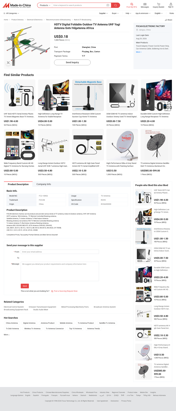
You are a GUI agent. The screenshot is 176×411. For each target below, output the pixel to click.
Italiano (75, 395)
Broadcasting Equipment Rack (16, 309)
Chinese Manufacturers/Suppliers (57, 392)
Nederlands (93, 395)
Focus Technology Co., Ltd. (71, 401)
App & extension (142, 13)
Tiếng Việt (146, 395)
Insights (153, 392)
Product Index (132, 392)
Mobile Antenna (66, 323)
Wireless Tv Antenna (32, 328)
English (27, 395)
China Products (37, 392)
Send (25, 286)
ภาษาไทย (130, 395)
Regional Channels (118, 392)
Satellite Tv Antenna (107, 323)
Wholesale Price (91, 392)
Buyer (114, 13)
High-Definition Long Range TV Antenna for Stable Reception (161, 210)
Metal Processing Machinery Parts (75, 307)
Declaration (115, 401)
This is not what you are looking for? (35, 291)
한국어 (109, 395)
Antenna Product (48, 323)
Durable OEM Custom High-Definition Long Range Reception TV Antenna (162, 268)
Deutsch (83, 395)
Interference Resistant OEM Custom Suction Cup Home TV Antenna (162, 230)
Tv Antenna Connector (55, 328)
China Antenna (12, 323)
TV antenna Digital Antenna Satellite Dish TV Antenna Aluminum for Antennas (161, 365)
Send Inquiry (72, 62)
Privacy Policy (126, 401)
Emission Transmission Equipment (42, 307)
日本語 (116, 395)
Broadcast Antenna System (105, 307)
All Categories (11, 13)
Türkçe (138, 395)
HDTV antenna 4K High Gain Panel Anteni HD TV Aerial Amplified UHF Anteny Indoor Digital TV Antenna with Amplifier (162, 326)
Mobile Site (144, 392)
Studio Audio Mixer (40, 309)
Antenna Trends (93, 328)
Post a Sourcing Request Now (64, 291)
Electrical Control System (14, 307)
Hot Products (25, 392)
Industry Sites (104, 392)
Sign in (170, 7)
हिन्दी (122, 395)
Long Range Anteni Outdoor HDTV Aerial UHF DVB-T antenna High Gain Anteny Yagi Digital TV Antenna (162, 307)
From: (16, 252)
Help (127, 13)
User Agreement (102, 401)
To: (18, 258)
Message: (15, 264)
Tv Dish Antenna (12, 328)
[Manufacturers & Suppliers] (17, 5)
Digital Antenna (29, 323)
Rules (172, 13)
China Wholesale (77, 392)
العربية (102, 395)
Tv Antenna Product (86, 323)
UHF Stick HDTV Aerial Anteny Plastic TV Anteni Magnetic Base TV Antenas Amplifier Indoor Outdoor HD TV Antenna (162, 191)
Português (45, 395)
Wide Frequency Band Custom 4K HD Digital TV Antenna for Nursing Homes (162, 288)
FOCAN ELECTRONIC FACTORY (150, 26)
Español (36, 395)
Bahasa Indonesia (159, 395)
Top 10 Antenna (75, 328)
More (138, 52)
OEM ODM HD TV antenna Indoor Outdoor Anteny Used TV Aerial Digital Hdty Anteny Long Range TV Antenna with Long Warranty (162, 249)
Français (54, 395)
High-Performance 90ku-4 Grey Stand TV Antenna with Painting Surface (162, 346)
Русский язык (65, 395)
